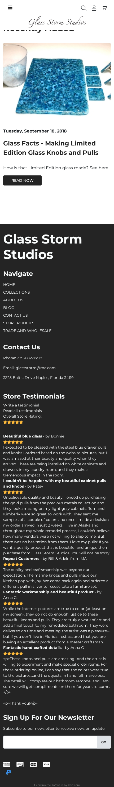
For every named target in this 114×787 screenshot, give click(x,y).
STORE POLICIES (18, 323)
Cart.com (74, 785)
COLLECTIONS (16, 292)
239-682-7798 (29, 358)
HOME (9, 284)
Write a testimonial (21, 405)
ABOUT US (13, 300)
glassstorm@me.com (36, 367)
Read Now (22, 180)
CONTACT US (15, 315)
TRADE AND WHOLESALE (27, 330)
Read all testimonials (22, 410)
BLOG (8, 307)
